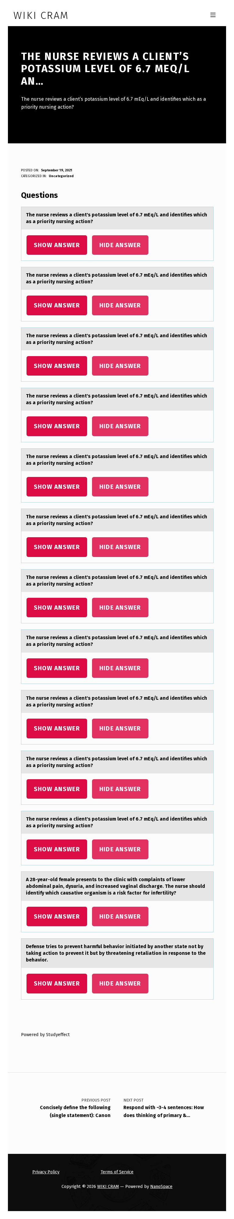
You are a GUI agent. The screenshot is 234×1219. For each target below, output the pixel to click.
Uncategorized (61, 176)
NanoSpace (161, 1186)
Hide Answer (120, 245)
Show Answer (57, 245)
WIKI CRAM (108, 1186)
